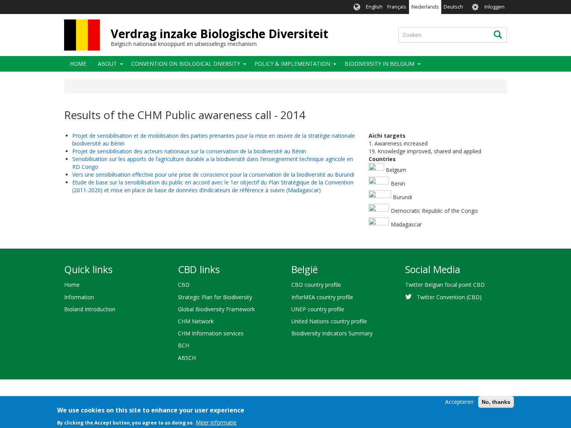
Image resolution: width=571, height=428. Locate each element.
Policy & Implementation (292, 63)
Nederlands (425, 7)
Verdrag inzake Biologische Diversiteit (219, 34)
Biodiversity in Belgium (379, 63)
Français (396, 7)
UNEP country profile (317, 309)
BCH (183, 345)
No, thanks (496, 402)
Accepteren (459, 401)
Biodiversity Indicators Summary (332, 333)
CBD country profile (316, 284)
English (374, 7)
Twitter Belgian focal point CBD (445, 284)
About (107, 63)
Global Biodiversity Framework (216, 309)
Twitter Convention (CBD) (449, 297)
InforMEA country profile (322, 297)
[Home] (82, 35)
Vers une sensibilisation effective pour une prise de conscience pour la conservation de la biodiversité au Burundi (213, 174)
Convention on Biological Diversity (185, 63)
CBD (184, 284)
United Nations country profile (329, 321)
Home (78, 63)
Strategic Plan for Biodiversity (215, 297)
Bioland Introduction (89, 309)
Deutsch (453, 7)
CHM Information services (211, 333)
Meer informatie (216, 422)
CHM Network (196, 321)
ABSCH (187, 357)
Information (79, 297)
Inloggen (494, 7)
